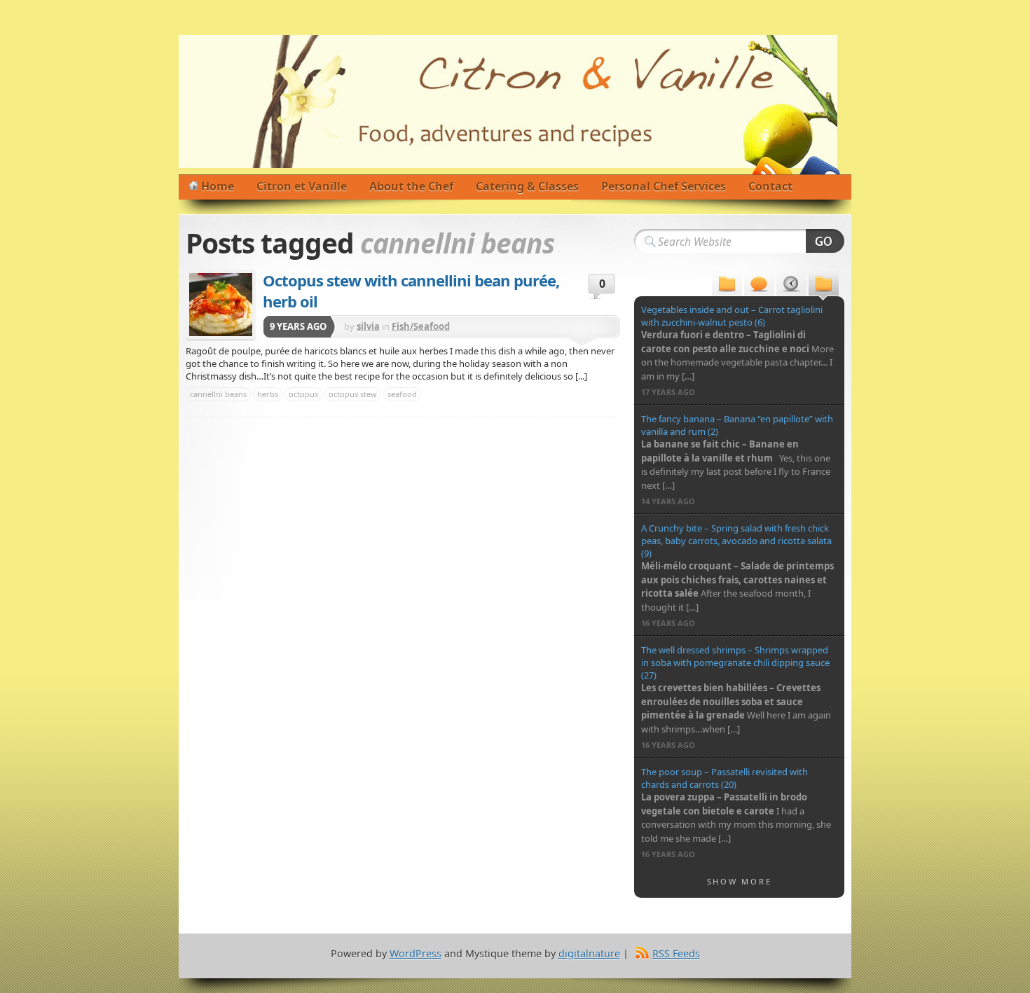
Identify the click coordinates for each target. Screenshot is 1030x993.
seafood (402, 394)
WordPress (415, 953)
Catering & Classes (527, 186)
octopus (303, 394)
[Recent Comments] (759, 285)
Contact (770, 186)
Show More (739, 881)
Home (217, 186)
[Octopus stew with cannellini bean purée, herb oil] (221, 305)
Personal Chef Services (663, 186)
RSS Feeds (676, 953)
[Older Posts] (824, 285)
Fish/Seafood (421, 326)
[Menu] (727, 285)
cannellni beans (218, 394)
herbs (267, 394)
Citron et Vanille (301, 186)
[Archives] (791, 285)
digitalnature (589, 953)
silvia (368, 326)
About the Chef (411, 186)
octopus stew (353, 394)
